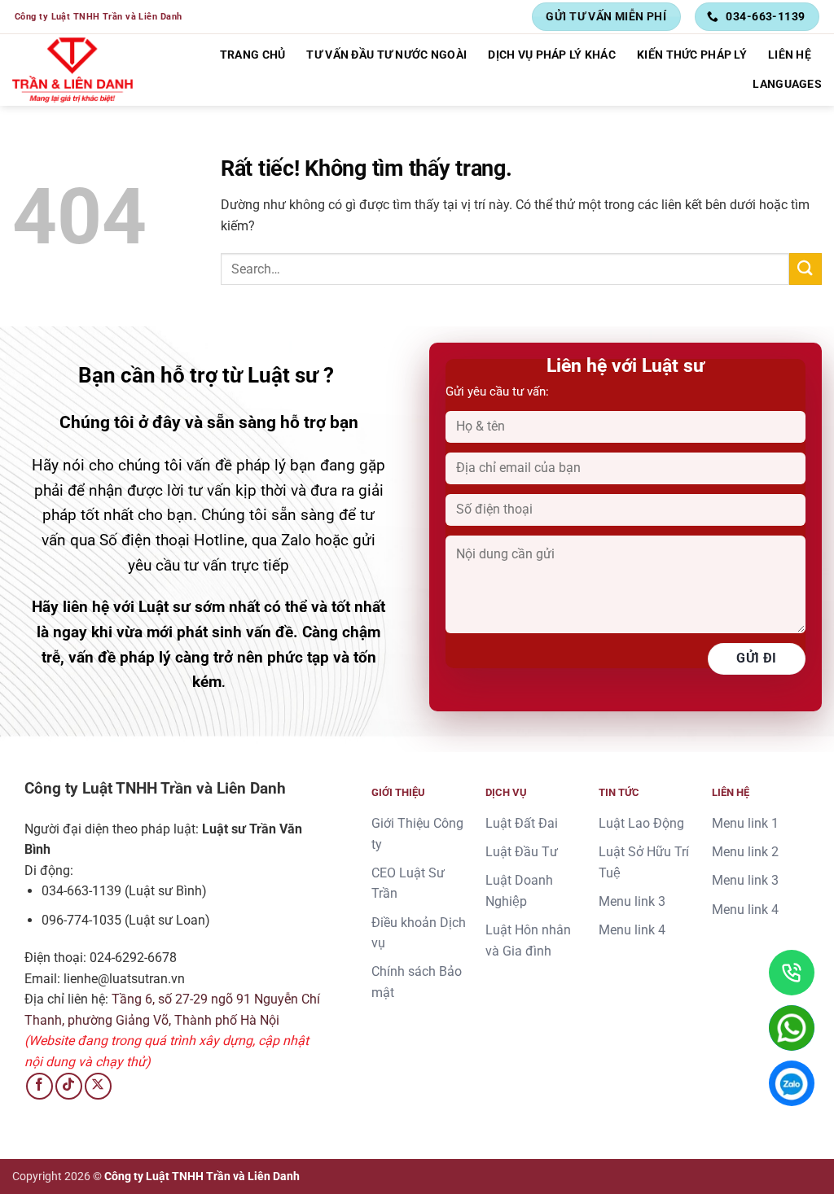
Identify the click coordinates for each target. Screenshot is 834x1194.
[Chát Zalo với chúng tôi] (791, 1083)
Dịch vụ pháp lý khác (552, 55)
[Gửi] (805, 269)
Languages (787, 84)
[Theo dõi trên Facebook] (39, 1086)
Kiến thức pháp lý (692, 55)
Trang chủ (253, 55)
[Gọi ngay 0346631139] (791, 972)
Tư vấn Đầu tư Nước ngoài (386, 55)
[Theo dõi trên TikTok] (68, 1086)
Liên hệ (789, 55)
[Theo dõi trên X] (98, 1086)
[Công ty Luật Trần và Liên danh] (72, 70)
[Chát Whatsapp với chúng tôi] (791, 1028)
